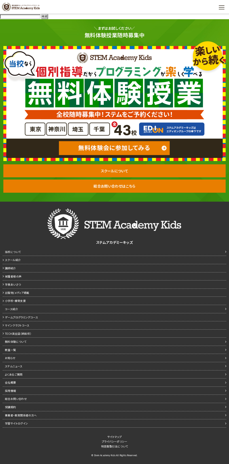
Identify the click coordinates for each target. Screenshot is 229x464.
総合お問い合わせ (16, 399)
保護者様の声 (13, 276)
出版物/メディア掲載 (17, 293)
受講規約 (10, 407)
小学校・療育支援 (15, 301)
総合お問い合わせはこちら (114, 186)
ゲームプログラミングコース (21, 317)
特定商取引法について (114, 446)
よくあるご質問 (14, 374)
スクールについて (114, 170)
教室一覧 (10, 350)
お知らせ (10, 358)
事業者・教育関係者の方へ (21, 415)
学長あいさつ (13, 284)
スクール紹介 (13, 260)
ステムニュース (14, 366)
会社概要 (10, 382)
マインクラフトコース (17, 325)
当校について (13, 252)
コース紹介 (11, 309)
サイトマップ (114, 437)
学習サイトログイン (16, 423)
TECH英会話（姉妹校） (18, 333)
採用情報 (10, 391)
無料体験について (15, 341)
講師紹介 (10, 268)
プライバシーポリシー (114, 441)
